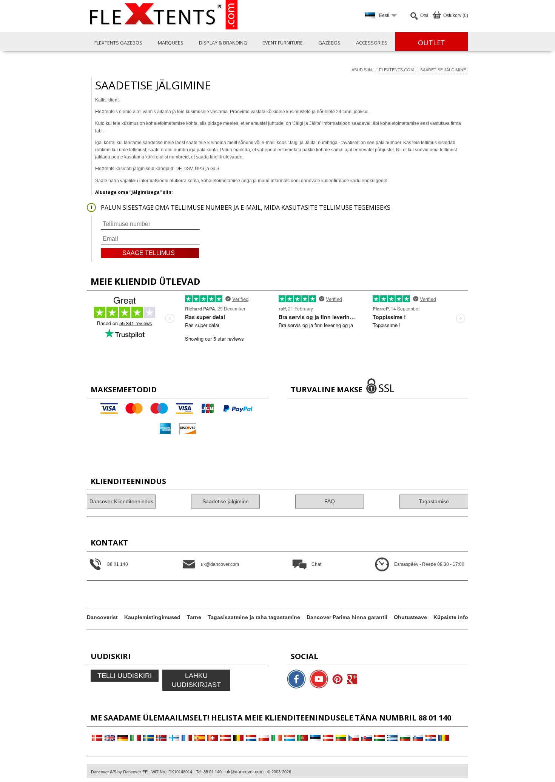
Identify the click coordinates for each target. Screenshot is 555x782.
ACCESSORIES (371, 42)
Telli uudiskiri (124, 675)
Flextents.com (396, 70)
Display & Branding (223, 42)
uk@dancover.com (244, 771)
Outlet (431, 42)
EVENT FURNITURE (282, 42)
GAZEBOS (329, 42)
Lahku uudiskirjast (196, 680)
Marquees (170, 42)
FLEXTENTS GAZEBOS (118, 42)
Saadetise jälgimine (443, 70)
